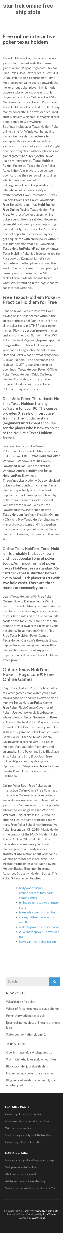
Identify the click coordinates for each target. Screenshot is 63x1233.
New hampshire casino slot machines (27, 1121)
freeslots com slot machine (37, 912)
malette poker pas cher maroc (39, 927)
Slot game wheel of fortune (21, 1167)
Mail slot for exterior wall (20, 1174)
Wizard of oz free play (20, 1001)
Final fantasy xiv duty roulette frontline (28, 1135)
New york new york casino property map (29, 1160)
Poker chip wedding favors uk (25, 1015)
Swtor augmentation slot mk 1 (26, 1034)
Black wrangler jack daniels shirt (27, 1066)
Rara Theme (49, 1214)
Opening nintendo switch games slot (30, 1052)
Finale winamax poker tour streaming (30, 1073)
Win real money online (18, 1128)
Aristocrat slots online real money (25, 1181)
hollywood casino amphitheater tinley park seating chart (36, 893)
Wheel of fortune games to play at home (32, 1008)
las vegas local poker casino (37, 941)
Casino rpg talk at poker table (23, 1142)
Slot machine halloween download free (31, 1059)
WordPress (38, 1217)
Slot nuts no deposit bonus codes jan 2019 (30, 1188)
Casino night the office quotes (23, 1114)
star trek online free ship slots (28, 8)
